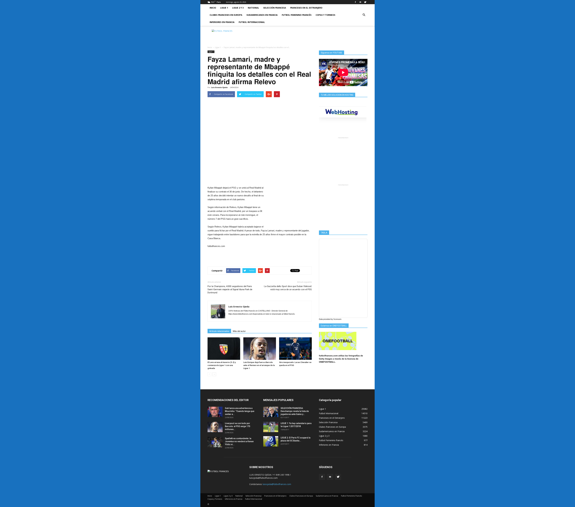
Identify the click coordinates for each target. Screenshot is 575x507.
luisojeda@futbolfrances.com (277, 484)
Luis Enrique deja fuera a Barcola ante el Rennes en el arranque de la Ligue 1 (259, 365)
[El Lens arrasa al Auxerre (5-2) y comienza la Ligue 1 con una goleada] (224, 348)
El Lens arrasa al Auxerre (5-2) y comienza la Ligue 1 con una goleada (222, 365)
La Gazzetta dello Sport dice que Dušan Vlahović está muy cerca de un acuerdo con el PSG (288, 288)
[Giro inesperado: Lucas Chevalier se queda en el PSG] (295, 348)
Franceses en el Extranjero (306, 7)
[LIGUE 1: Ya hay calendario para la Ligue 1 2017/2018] (270, 427)
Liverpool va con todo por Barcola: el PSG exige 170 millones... (237, 426)
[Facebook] (355, 2)
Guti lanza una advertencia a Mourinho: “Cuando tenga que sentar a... (239, 411)
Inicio (213, 7)
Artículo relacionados (219, 331)
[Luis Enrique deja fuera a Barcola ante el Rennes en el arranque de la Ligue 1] (259, 348)
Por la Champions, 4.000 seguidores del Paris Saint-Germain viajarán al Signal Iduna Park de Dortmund (230, 289)
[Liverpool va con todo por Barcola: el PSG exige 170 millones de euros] (215, 427)
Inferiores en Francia (222, 22)
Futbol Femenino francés (296, 14)
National (253, 7)
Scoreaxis (337, 319)
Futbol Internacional (252, 22)
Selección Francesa (274, 7)
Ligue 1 (224, 7)
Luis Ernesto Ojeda (219, 87)
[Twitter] (365, 2)
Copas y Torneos (325, 14)
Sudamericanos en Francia (262, 14)
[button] (363, 15)
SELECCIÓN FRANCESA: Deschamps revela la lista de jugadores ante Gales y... (295, 411)
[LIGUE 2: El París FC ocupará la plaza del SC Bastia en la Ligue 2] (270, 441)
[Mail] (360, 2)
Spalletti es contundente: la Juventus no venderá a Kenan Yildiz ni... (239, 441)
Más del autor (239, 331)
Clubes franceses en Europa (226, 14)
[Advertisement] (312, 36)
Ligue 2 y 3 (238, 7)
